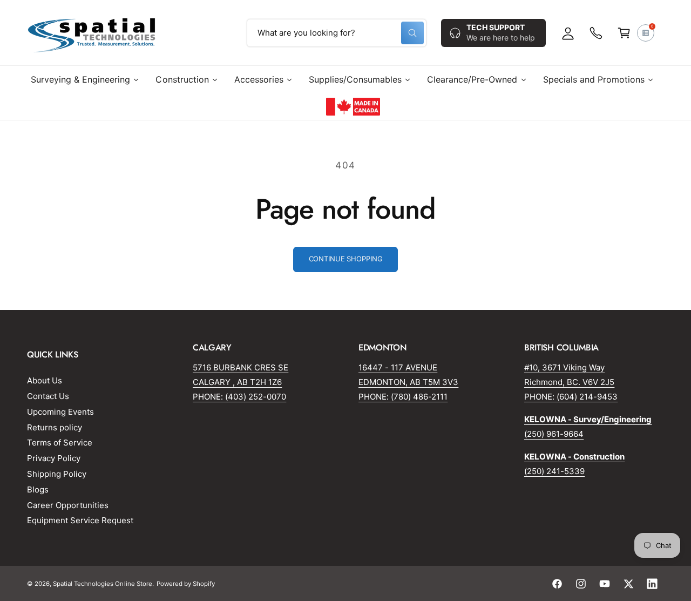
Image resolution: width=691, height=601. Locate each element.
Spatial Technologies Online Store (102, 584)
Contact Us (48, 396)
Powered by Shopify (186, 584)
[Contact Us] (596, 33)
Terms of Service (59, 442)
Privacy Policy (53, 458)
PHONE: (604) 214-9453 (571, 396)
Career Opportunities (68, 505)
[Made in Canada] (353, 106)
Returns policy (54, 427)
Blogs (38, 489)
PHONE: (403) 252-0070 (239, 396)
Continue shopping (346, 258)
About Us (44, 380)
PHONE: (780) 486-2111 (403, 396)
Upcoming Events (60, 412)
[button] (624, 33)
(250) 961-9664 (554, 434)
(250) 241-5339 (554, 471)
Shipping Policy (56, 474)
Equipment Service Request (80, 520)
